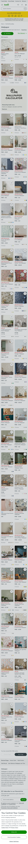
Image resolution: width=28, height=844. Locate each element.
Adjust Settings (14, 841)
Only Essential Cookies (14, 837)
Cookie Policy (4, 827)
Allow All (14, 832)
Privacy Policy (14, 827)
